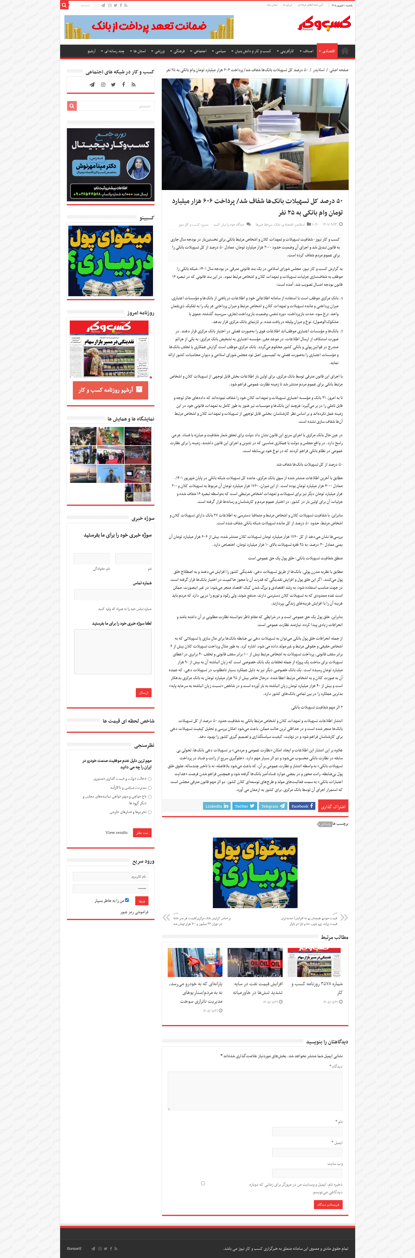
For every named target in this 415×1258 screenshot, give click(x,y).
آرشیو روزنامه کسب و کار (105, 390)
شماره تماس (142, 583)
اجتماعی (200, 51)
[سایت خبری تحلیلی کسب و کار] (324, 22)
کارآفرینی (287, 51)
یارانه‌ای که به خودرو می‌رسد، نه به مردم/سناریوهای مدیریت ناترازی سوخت (195, 993)
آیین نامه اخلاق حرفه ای (310, 5)
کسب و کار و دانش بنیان (253, 51)
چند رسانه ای (114, 51)
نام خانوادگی (101, 569)
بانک (277, 225)
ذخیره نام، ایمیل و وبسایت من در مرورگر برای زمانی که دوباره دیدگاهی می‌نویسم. (296, 1188)
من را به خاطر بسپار (110, 900)
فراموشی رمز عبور (134, 912)
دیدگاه (336, 1066)
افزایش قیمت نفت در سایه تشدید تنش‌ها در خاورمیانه (258, 988)
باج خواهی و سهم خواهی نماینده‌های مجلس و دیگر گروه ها (115, 799)
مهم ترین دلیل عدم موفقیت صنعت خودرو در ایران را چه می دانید (117, 764)
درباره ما (287, 5)
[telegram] (103, 6)
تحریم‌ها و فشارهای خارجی (128, 812)
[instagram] (110, 6)
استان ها (140, 51)
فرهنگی (179, 51)
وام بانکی (325, 824)
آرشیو (91, 51)
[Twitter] (115, 6)
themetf (74, 1248)
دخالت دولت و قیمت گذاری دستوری (120, 778)
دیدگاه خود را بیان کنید (228, 225)
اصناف (308, 51)
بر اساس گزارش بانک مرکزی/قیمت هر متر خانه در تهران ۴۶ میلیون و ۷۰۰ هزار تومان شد (202, 919)
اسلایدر (319, 70)
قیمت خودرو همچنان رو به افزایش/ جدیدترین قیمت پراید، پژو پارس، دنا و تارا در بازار (309, 919)
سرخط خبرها (264, 225)
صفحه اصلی (345, 50)
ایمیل (337, 1142)
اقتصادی (328, 51)
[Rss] (126, 6)
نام (339, 1122)
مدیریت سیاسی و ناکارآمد (128, 787)
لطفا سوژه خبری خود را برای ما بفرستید (122, 623)
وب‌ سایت (335, 1163)
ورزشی (160, 51)
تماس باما (272, 5)
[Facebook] (121, 6)
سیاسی (220, 51)
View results (117, 832)
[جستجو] (64, 5)
